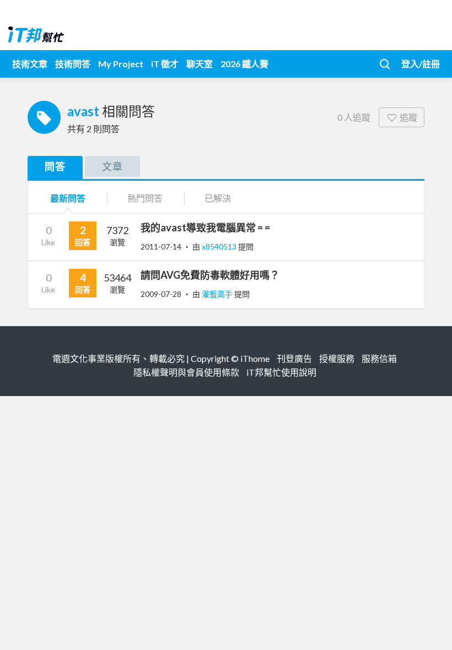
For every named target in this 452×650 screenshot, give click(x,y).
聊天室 (199, 63)
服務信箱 (379, 358)
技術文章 (29, 63)
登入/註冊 (420, 63)
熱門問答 (145, 198)
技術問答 (72, 63)
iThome (255, 358)
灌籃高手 (218, 294)
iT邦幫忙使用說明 (281, 372)
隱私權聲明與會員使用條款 (186, 372)
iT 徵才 (165, 63)
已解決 (218, 198)
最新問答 (67, 198)
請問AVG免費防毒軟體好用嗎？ (210, 275)
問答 (55, 166)
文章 (112, 166)
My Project (120, 63)
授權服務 (336, 358)
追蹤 (408, 117)
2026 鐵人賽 (244, 63)
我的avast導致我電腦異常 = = (205, 227)
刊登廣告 (294, 358)
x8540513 (220, 246)
